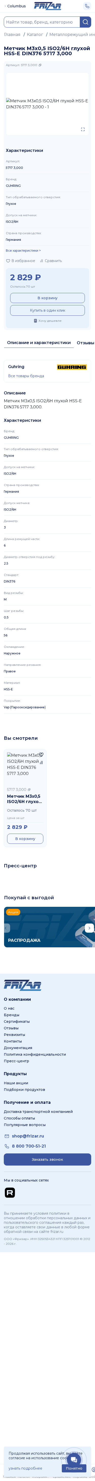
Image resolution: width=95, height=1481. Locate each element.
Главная (12, 34)
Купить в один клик (47, 310)
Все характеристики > (23, 250)
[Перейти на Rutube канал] (10, 1193)
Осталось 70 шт (22, 286)
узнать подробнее (25, 1468)
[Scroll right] (89, 928)
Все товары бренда (26, 376)
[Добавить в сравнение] (41, 762)
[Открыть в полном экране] (83, 129)
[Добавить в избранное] (41, 754)
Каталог (35, 34)
